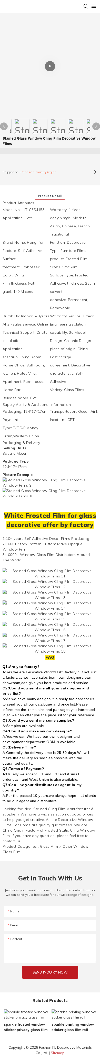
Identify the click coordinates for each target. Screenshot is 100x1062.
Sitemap (57, 1052)
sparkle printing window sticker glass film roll (73, 1027)
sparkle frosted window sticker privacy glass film (25, 1027)
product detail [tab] (50, 196)
